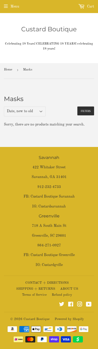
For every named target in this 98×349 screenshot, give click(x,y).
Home (8, 69)
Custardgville (52, 265)
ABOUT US (69, 289)
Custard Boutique (49, 29)
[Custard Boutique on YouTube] (88, 305)
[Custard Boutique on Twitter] (61, 305)
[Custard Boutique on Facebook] (70, 305)
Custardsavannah (52, 206)
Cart (90, 6)
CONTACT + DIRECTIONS (47, 283)
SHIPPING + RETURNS (35, 289)
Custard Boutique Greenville (53, 255)
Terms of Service (34, 295)
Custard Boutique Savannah (53, 196)
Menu (14, 6)
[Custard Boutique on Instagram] (79, 305)
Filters (86, 111)
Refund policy (62, 295)
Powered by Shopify (69, 319)
